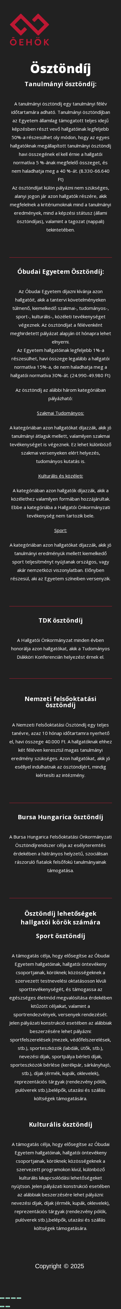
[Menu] (109, 29)
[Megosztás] (13, 1298)
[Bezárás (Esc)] (19, 1298)
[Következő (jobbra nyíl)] (8, 1306)
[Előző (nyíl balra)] (2, 1306)
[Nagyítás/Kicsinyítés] (2, 1298)
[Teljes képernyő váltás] (8, 1298)
